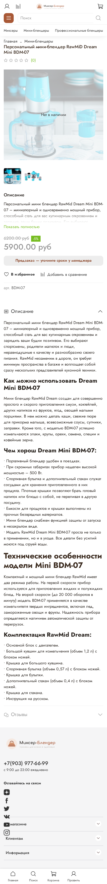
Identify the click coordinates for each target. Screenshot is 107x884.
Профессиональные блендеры (79, 30)
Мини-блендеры (36, 30)
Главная (10, 41)
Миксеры (11, 30)
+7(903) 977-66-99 (26, 763)
